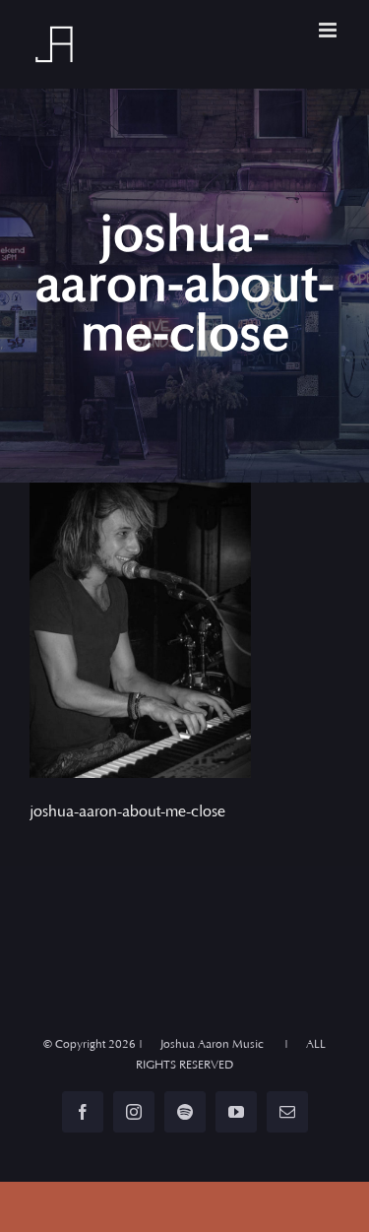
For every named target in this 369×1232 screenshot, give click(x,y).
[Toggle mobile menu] (329, 30)
